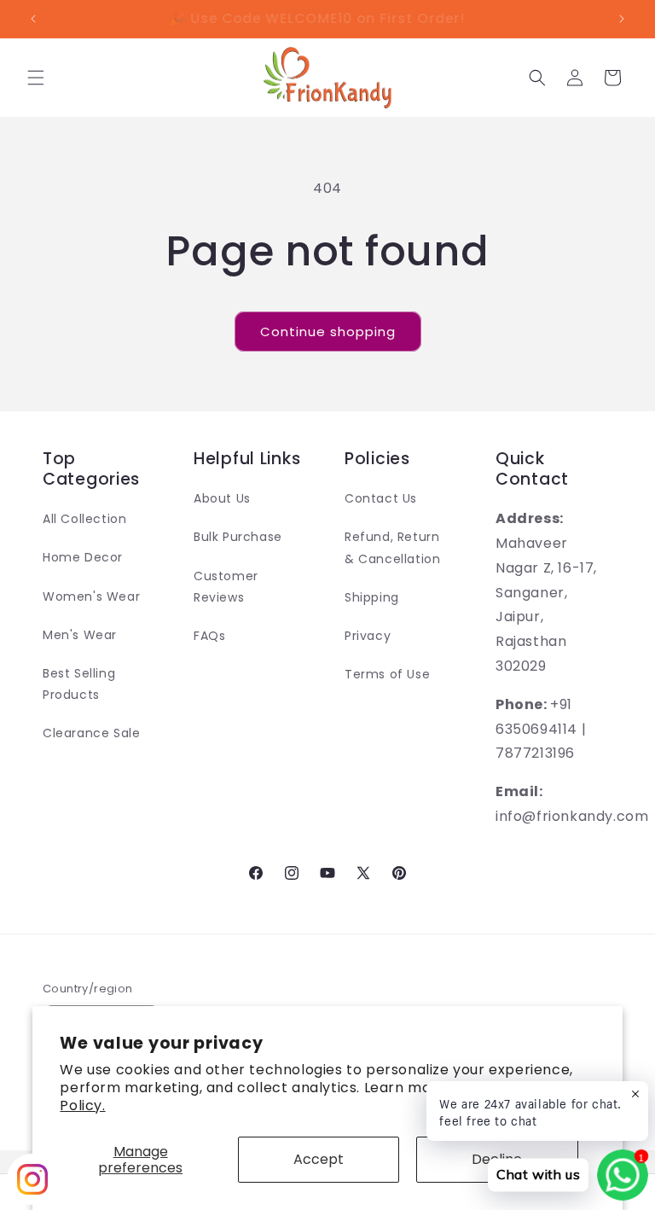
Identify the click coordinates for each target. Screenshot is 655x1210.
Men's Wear (80, 634)
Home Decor (83, 557)
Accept (318, 1159)
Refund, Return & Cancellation (392, 547)
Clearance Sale (91, 733)
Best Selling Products (79, 684)
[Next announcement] (622, 19)
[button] (36, 77)
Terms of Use (387, 674)
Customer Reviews (226, 586)
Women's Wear (91, 596)
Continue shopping (328, 331)
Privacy (368, 635)
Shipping (372, 597)
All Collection (84, 518)
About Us (222, 498)
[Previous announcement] (33, 19)
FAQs (209, 635)
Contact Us (381, 498)
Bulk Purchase (238, 536)
